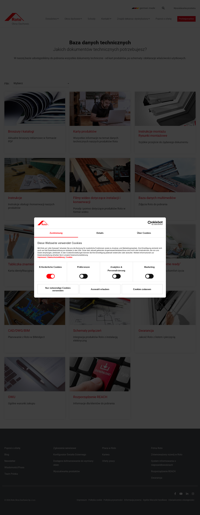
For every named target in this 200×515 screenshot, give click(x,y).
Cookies (69, 257)
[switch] (83, 276)
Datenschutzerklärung (56, 257)
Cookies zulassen (142, 289)
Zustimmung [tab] (56, 233)
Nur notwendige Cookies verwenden (58, 289)
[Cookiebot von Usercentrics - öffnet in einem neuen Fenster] (150, 223)
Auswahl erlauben (100, 289)
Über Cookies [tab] (144, 233)
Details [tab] (100, 233)
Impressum (41, 257)
